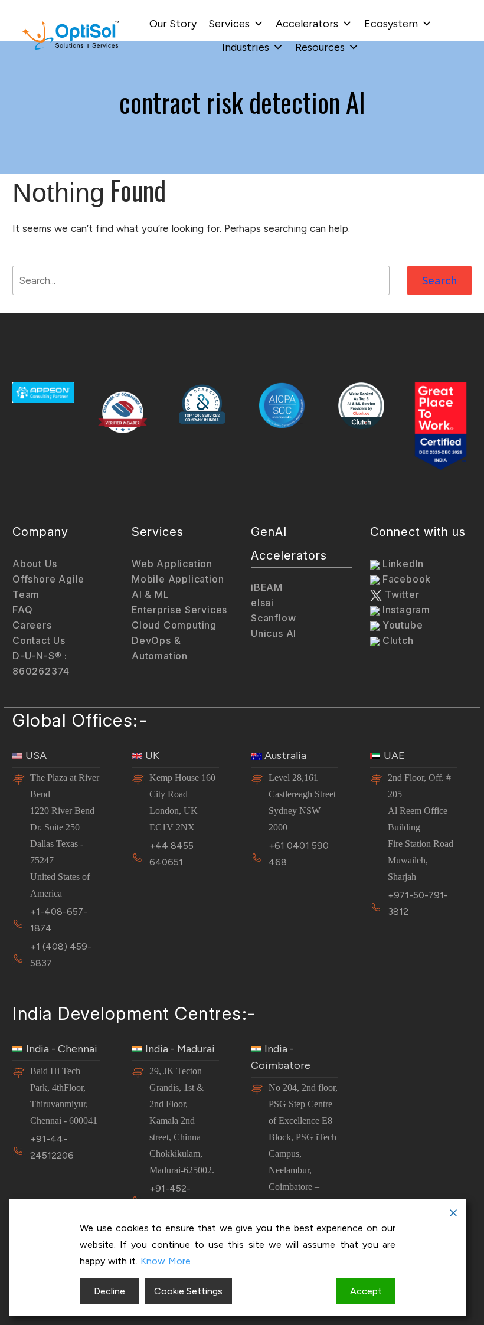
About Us (34, 564)
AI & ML (150, 594)
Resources (320, 47)
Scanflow (273, 618)
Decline (109, 1291)
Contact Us (39, 640)
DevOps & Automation (160, 648)
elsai (262, 602)
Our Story (173, 23)
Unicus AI (273, 633)
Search (439, 280)
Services (229, 23)
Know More (165, 1261)
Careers (32, 625)
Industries (245, 47)
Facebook (405, 579)
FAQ (22, 610)
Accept (366, 1291)
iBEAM (267, 587)
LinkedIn (402, 564)
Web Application (172, 564)
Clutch (397, 640)
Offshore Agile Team (48, 586)
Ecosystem (391, 23)
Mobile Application (178, 579)
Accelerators (307, 23)
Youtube (401, 625)
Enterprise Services (179, 610)
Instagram (405, 610)
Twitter (400, 594)
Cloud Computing (174, 625)
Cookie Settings (188, 1291)
